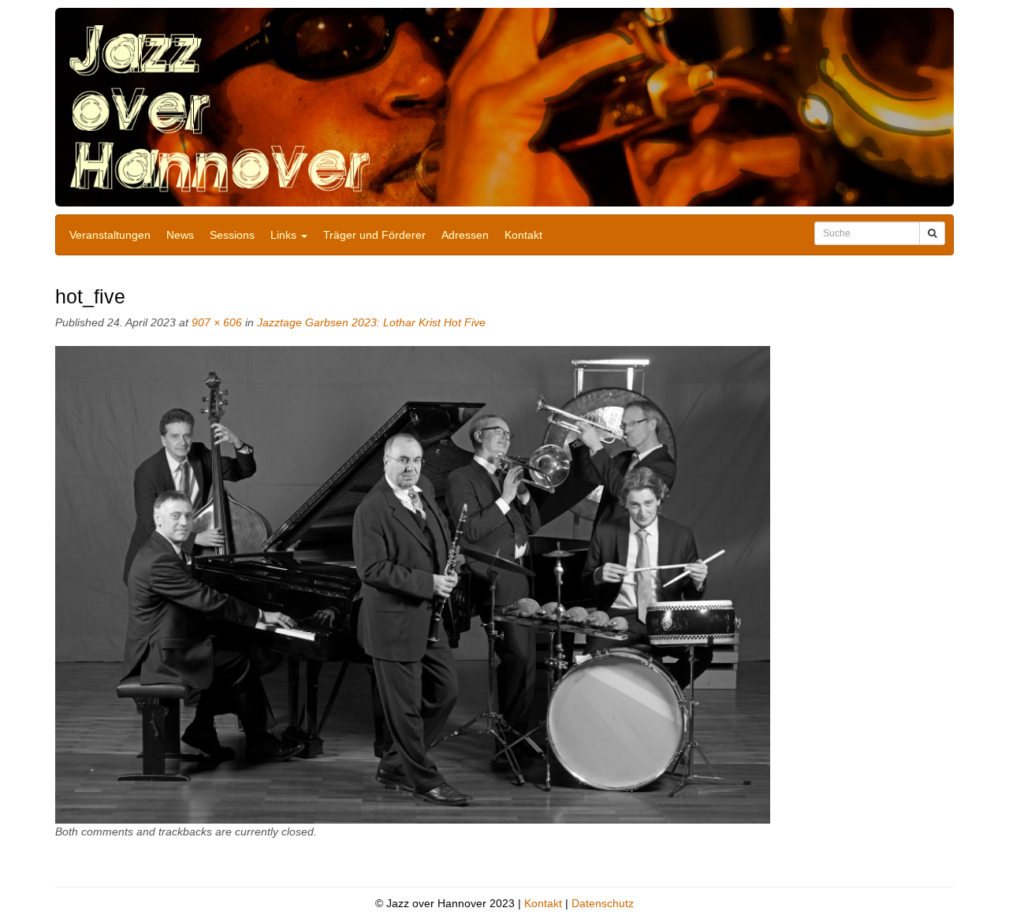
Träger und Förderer (374, 235)
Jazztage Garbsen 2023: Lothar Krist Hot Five (371, 322)
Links (285, 235)
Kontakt (523, 235)
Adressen (465, 235)
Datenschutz (603, 903)
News (180, 235)
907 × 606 (217, 322)
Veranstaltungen (110, 235)
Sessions (232, 235)
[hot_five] (412, 584)
